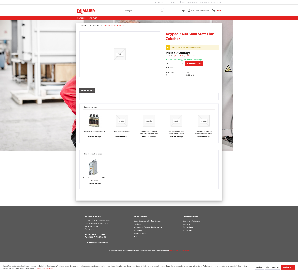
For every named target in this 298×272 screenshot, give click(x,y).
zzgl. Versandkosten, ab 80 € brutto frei (183, 56)
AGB (135, 237)
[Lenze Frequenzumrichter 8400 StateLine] (94, 167)
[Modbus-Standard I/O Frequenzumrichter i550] (176, 121)
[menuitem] (143, 10)
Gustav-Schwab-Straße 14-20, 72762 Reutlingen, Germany (202, 2)
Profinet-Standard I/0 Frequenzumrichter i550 (203, 132)
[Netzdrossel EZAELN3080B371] (94, 121)
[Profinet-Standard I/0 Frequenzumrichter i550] (204, 121)
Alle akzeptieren (272, 267)
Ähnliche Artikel (91, 107)
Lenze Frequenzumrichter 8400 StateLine (94, 179)
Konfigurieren (288, 267)
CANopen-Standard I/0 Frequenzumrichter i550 (148, 132)
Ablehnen (259, 267)
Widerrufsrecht (140, 233)
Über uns (186, 224)
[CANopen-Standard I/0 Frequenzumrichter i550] (149, 121)
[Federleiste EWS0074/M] (122, 121)
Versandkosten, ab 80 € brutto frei (179, 250)
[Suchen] (161, 10)
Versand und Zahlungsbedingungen (148, 227)
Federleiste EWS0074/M (121, 131)
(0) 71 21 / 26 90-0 (169, 2)
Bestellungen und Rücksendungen (147, 221)
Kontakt (137, 224)
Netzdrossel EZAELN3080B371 (94, 131)
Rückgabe (138, 230)
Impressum (187, 230)
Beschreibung (87, 90)
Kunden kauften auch (93, 154)
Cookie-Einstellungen (191, 221)
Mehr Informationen (45, 268)
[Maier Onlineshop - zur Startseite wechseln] (86, 11)
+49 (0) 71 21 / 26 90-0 (96, 234)
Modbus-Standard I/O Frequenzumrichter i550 (176, 132)
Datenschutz (188, 227)
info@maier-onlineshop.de (96, 242)
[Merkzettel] (183, 10)
